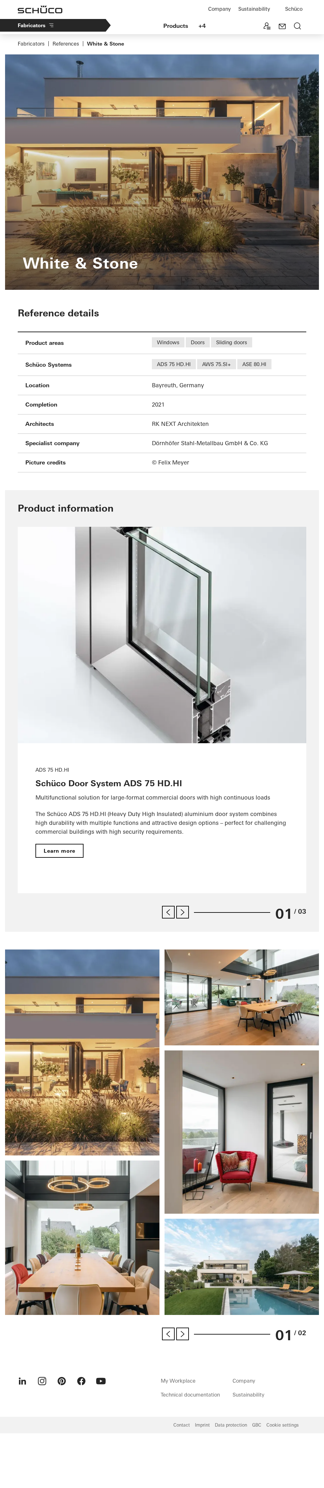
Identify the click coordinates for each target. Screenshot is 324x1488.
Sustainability (254, 9)
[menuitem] (22, 1381)
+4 (202, 25)
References (66, 43)
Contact (181, 1425)
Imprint (202, 1425)
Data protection (231, 1425)
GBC (256, 1425)
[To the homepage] (40, 9)
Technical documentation (190, 1394)
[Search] (297, 26)
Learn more (59, 851)
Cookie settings (282, 1425)
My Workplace (178, 1381)
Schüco (293, 9)
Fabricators (32, 25)
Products (175, 25)
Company (219, 9)
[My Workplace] (267, 26)
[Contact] (282, 26)
